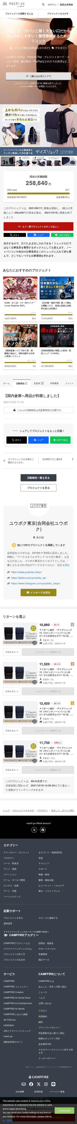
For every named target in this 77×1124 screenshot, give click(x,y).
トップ (6, 810)
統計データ (43, 959)
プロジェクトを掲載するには (19, 13)
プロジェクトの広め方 (14, 959)
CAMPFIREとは (46, 980)
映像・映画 (43, 874)
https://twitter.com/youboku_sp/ (28, 577)
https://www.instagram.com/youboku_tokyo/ (35, 583)
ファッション (10, 874)
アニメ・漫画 (10, 868)
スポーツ (42, 868)
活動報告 (21, 383)
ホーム (6, 383)
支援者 (38, 383)
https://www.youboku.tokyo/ (26, 572)
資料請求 (8, 923)
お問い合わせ (44, 1003)
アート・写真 (10, 890)
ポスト (16, 234)
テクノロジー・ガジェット (16, 852)
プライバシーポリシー (49, 1027)
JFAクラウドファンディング (17, 1030)
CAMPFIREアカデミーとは (17, 943)
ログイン (52, 4)
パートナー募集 (57, 1091)
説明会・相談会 (46, 943)
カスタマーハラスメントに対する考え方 (55, 1051)
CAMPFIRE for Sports (14, 1008)
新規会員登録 (66, 4)
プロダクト (61, 48)
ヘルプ (41, 997)
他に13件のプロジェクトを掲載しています (41, 545)
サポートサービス (47, 948)
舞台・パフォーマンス (49, 890)
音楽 (40, 857)
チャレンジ (43, 863)
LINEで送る (64, 234)
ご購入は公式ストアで (40, 76)
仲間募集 (54, 383)
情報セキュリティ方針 (49, 1038)
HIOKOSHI (9, 1025)
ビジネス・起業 (11, 885)
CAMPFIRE (9, 980)
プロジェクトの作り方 (14, 953)
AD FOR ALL (10, 1019)
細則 (40, 1021)
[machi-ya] (13, 4)
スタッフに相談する (48, 917)
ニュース (42, 992)
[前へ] (4, 130)
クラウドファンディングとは (18, 948)
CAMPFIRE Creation (14, 992)
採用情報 (38, 1091)
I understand (64, 1110)
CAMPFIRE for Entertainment (18, 1003)
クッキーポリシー (47, 1058)
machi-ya (8, 1036)
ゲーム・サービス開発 (14, 879)
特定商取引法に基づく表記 (51, 1032)
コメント (69, 383)
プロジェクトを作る (13, 917)
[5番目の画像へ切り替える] (69, 161)
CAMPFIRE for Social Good (17, 997)
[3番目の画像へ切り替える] (38, 161)
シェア (40, 234)
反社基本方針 (44, 1043)
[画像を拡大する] (34, 643)
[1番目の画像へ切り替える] (8, 161)
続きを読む (63, 565)
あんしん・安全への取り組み (52, 986)
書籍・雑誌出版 (46, 879)
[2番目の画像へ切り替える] (23, 161)
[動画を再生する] (38, 130)
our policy (7, 1120)
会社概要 (20, 1091)
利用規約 (42, 1016)
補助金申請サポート (13, 1041)
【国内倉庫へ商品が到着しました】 (32, 395)
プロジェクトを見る (38, 487)
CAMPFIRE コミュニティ (16, 986)
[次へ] (73, 130)
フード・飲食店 (11, 863)
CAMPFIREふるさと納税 (16, 1014)
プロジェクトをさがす (23, 810)
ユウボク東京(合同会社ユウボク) (31, 48)
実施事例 (42, 953)
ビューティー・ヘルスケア (51, 885)
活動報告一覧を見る (38, 477)
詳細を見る (11, 651)
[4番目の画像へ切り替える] (54, 161)
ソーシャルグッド (12, 896)
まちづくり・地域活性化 (50, 852)
